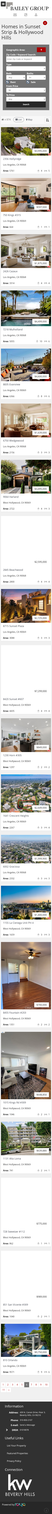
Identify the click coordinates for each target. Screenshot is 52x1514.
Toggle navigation (3, 4)
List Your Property (16, 1445)
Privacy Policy (14, 1461)
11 (3, 1389)
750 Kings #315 (12, 215)
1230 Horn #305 (12, 755)
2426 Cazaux (10, 271)
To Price (10, 95)
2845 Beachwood (13, 569)
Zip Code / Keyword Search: (21, 54)
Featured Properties (17, 1453)
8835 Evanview (11, 384)
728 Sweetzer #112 (14, 1231)
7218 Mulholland (13, 329)
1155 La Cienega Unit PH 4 (18, 922)
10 (46, 1384)
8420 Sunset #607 (13, 699)
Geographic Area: (15, 49)
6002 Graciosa (11, 866)
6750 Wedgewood (13, 440)
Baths (30, 73)
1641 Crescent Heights (16, 815)
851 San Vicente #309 (15, 1304)
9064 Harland (11, 496)
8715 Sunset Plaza (13, 626)
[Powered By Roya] (20, 1504)
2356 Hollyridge (12, 158)
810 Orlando (10, 1360)
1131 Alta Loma (12, 1158)
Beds (9, 73)
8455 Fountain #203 (14, 1012)
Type (8, 64)
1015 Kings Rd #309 (14, 1102)
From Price (12, 86)
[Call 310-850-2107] (26, 14)
